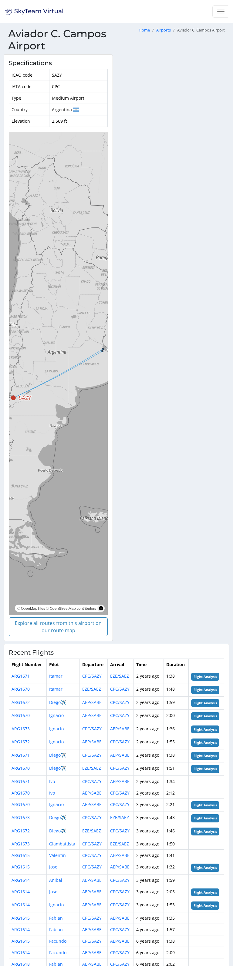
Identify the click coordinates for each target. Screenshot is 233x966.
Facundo (57, 941)
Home (144, 30)
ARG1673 (21, 729)
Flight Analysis (205, 677)
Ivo (52, 781)
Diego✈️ (57, 702)
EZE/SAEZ (119, 676)
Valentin (57, 855)
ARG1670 (21, 689)
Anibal (55, 880)
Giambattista (62, 844)
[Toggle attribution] (101, 608)
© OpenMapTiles (31, 608)
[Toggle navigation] (220, 11)
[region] (58, 373)
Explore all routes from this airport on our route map (58, 627)
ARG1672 (21, 702)
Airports (163, 30)
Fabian (56, 918)
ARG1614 (21, 880)
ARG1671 (21, 676)
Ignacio (56, 715)
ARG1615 (21, 855)
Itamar (55, 676)
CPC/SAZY (92, 676)
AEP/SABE (92, 702)
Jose (53, 867)
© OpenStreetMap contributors (71, 608)
